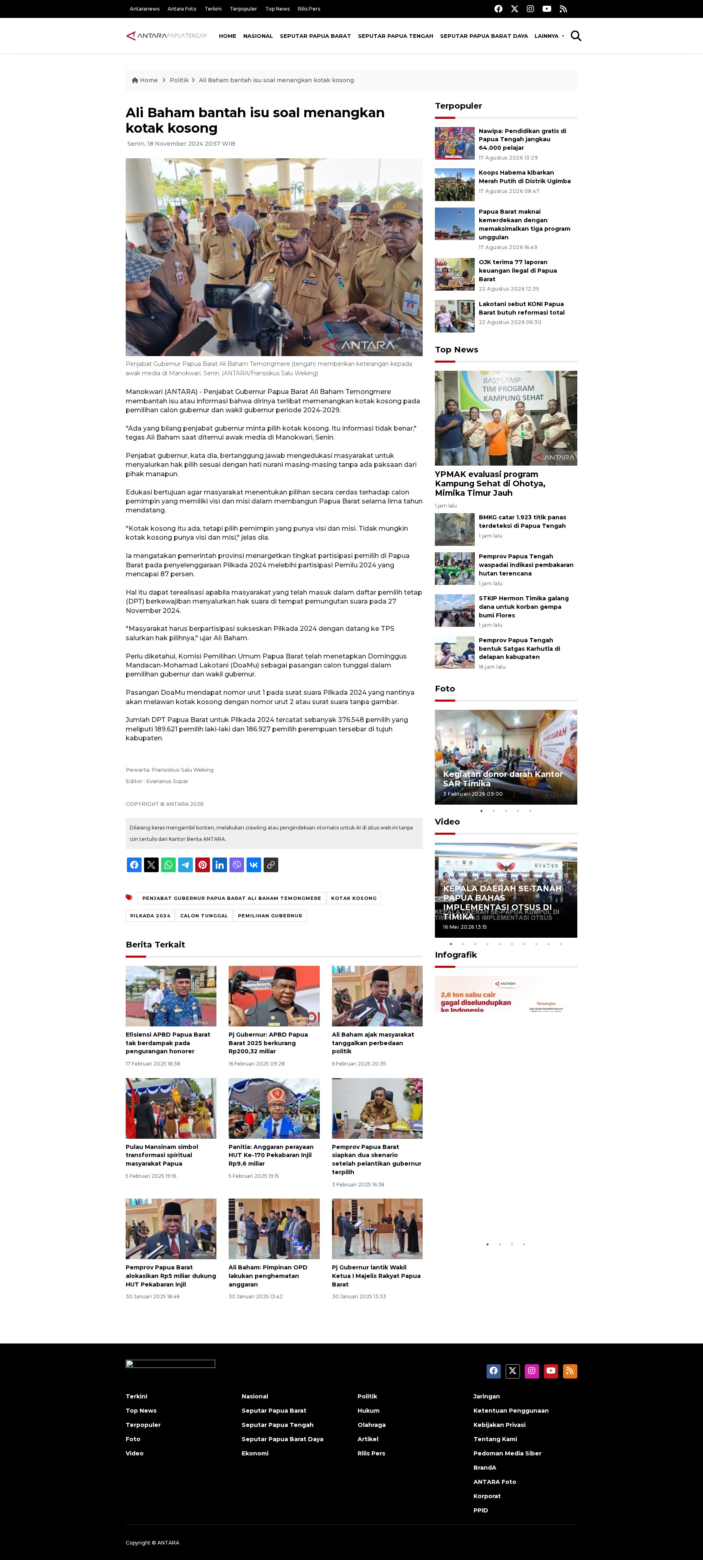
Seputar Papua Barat (315, 36)
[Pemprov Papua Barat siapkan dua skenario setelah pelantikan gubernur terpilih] (377, 1107)
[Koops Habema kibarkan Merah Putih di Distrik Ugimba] (455, 184)
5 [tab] (530, 811)
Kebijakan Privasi (500, 1425)
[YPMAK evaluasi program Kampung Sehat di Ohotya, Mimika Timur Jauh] (506, 417)
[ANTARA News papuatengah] (166, 35)
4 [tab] (518, 811)
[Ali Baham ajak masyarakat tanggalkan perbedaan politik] (377, 996)
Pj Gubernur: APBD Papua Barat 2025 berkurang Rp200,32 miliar (268, 1043)
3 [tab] (506, 811)
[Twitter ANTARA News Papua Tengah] (515, 9)
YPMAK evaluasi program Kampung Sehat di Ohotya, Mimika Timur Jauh (490, 483)
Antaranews (144, 9)
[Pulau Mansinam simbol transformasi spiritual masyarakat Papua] (171, 1107)
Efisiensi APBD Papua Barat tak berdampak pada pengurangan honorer (168, 1043)
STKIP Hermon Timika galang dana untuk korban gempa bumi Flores (524, 607)
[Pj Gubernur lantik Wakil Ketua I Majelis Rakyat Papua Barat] (377, 1228)
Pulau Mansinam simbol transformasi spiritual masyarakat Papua (162, 1155)
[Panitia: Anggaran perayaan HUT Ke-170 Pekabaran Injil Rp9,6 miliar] (274, 1107)
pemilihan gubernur (270, 916)
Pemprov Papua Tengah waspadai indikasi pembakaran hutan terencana (526, 565)
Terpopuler (243, 9)
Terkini (213, 9)
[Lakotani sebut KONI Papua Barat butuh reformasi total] (455, 315)
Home (227, 36)
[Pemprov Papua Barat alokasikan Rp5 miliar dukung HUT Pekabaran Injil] (171, 1228)
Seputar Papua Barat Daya (484, 36)
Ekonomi (255, 1453)
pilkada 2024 (150, 916)
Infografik (456, 955)
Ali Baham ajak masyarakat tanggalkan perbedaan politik (373, 1043)
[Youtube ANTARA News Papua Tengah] (547, 9)
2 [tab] (494, 811)
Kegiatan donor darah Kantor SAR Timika (503, 778)
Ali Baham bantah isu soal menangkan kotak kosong (276, 80)
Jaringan (487, 1396)
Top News (277, 9)
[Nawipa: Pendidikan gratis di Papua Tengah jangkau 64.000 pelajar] (455, 143)
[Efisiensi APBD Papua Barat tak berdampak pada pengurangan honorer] (171, 996)
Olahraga (372, 1425)
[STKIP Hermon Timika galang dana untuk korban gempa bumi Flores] (455, 610)
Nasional (258, 36)
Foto (445, 689)
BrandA (485, 1467)
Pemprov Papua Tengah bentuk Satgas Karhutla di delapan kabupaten (519, 649)
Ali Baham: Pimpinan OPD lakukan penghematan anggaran (268, 1276)
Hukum (369, 1410)
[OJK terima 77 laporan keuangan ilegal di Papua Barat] (455, 274)
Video (447, 822)
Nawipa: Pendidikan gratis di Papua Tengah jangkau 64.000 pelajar (522, 139)
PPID (481, 1510)
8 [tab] (537, 944)
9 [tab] (549, 944)
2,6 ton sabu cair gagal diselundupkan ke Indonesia (501, 1211)
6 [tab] (512, 944)
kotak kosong (354, 898)
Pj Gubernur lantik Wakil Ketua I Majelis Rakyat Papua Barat (376, 1276)
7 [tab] (524, 944)
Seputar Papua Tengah (395, 36)
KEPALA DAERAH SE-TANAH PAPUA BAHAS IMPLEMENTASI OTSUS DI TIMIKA (502, 902)
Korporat (487, 1496)
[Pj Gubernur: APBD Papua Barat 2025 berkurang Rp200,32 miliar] (274, 996)
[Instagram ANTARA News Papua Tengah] (530, 9)
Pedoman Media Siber (507, 1453)
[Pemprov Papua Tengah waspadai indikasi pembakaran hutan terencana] (455, 568)
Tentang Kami (495, 1439)
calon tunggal (204, 916)
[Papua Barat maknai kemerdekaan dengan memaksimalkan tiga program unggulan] (455, 224)
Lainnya (547, 36)
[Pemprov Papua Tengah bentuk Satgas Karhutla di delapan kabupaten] (455, 652)
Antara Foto (182, 9)
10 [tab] (561, 944)
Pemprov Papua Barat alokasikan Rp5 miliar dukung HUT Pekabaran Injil (171, 1276)
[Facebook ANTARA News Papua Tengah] (498, 9)
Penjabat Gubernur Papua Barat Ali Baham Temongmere (231, 898)
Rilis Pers (309, 9)
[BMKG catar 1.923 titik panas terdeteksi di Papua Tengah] (455, 529)
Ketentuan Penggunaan (511, 1410)
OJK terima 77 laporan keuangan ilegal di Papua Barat (518, 270)
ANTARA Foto (495, 1482)
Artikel (368, 1439)
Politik (179, 80)
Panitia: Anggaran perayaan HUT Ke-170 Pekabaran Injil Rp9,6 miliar (271, 1155)
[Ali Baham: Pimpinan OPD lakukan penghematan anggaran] (274, 1228)
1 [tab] (482, 811)
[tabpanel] (506, 757)
